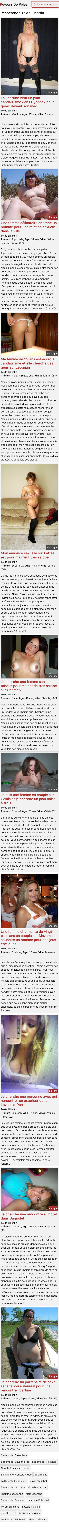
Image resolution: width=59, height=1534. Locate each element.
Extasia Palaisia (31, 1506)
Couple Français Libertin (15, 1468)
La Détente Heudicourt (14, 1481)
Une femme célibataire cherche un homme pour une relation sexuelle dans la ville (29, 227)
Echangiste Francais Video (16, 1474)
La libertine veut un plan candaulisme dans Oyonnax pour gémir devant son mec (27, 102)
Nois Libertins (34, 1493)
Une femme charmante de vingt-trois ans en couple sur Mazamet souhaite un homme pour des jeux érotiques (28, 938)
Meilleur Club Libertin (13, 1519)
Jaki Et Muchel (38, 1481)
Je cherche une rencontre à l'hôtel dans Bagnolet (29, 1216)
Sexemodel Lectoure (13, 1487)
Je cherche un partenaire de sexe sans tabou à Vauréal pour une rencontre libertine (28, 1386)
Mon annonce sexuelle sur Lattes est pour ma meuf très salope (27, 555)
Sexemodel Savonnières (15, 1461)
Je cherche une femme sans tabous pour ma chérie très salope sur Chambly (29, 686)
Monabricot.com (37, 1487)
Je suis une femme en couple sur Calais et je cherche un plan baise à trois (28, 799)
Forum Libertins (10, 1506)
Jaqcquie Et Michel (38, 1500)
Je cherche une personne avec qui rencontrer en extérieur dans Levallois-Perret (29, 1100)
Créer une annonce (45, 4)
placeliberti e (8, 1513)
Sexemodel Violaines (44, 1461)
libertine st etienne (12, 1493)
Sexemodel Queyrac (12, 1500)
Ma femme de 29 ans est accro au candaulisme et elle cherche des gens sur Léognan (28, 363)
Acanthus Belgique (30, 1513)
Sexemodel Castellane (14, 1455)
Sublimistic (40, 1474)
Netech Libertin (38, 1519)
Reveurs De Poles (13, 4)
